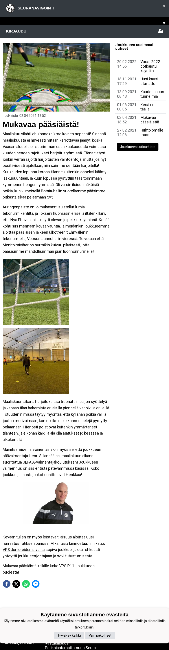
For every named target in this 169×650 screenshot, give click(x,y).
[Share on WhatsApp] (26, 584)
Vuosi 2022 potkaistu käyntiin (150, 66)
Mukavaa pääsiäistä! (149, 119)
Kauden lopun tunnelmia (152, 94)
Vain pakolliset (100, 635)
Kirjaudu (16, 31)
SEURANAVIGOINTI (91, 7)
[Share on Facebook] (7, 584)
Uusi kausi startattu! (149, 81)
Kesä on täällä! (147, 107)
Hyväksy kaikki (69, 635)
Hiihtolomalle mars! (151, 132)
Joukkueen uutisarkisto (138, 147)
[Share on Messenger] (36, 584)
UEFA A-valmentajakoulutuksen (50, 462)
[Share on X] (16, 584)
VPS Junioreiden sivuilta (24, 549)
